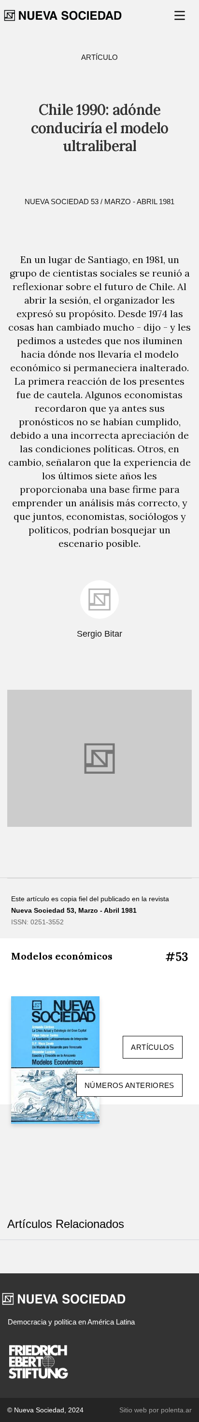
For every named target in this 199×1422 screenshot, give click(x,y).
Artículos (152, 1047)
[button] (180, 15)
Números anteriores (129, 1085)
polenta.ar (176, 1410)
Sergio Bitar (99, 634)
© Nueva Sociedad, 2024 (45, 1410)
